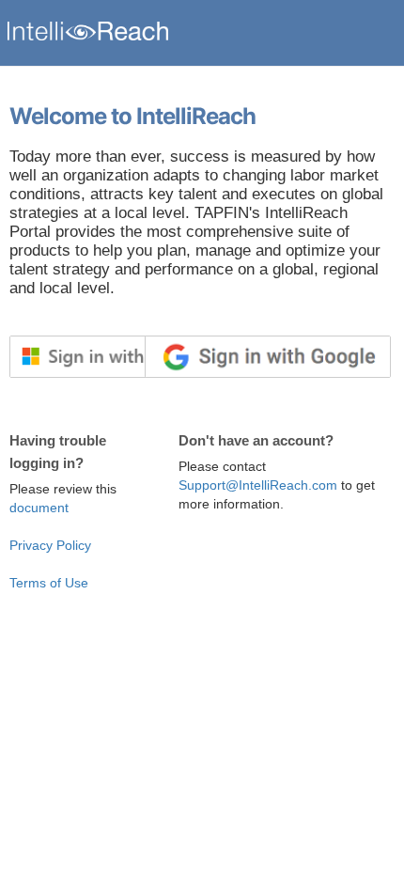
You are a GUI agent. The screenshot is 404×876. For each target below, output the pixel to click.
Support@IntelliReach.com (258, 485)
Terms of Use (48, 582)
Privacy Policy (50, 545)
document (39, 507)
